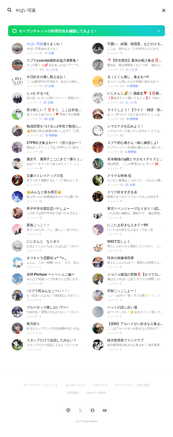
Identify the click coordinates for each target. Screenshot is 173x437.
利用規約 (76, 392)
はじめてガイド (79, 385)
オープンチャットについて (44, 385)
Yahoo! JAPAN (96, 392)
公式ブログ (104, 385)
